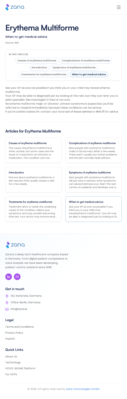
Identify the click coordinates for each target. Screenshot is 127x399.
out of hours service (78, 112)
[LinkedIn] (8, 276)
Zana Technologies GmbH (83, 389)
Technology (13, 362)
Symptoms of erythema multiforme (74, 67)
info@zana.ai (19, 309)
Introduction (39, 67)
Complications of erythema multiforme (86, 60)
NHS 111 (100, 112)
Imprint (10, 339)
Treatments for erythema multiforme (43, 74)
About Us (11, 356)
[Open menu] (119, 7)
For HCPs (11, 374)
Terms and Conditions (19, 327)
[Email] (17, 276)
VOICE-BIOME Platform (20, 368)
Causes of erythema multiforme (36, 60)
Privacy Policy (14, 333)
